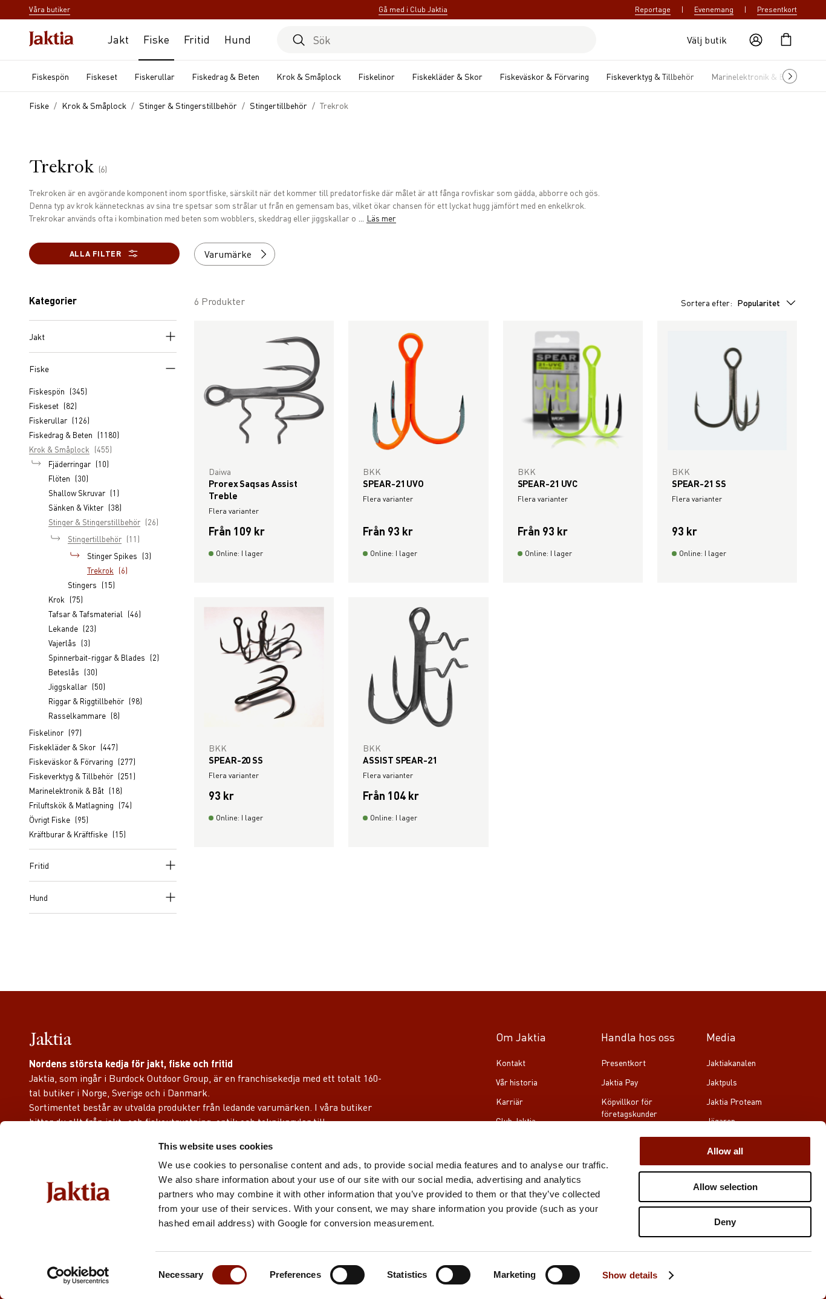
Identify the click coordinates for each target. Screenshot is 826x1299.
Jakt (118, 39)
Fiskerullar (154, 76)
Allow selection (725, 1187)
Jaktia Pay (619, 1081)
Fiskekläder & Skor (447, 76)
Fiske (156, 39)
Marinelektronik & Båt (751, 76)
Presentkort (777, 9)
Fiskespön (50, 76)
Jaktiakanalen (731, 1062)
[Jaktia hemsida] (51, 39)
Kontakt (510, 1062)
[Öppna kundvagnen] (786, 40)
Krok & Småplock (308, 76)
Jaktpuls (721, 1081)
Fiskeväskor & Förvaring (544, 76)
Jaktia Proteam (734, 1101)
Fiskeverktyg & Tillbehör (650, 76)
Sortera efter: (730, 302)
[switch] (347, 1274)
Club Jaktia (516, 1120)
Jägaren (720, 1120)
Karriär (509, 1101)
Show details (629, 1275)
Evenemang (713, 9)
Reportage (653, 9)
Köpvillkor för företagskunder (629, 1107)
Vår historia (517, 1081)
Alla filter (96, 253)
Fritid (197, 39)
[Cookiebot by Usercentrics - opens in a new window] (78, 1275)
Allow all (725, 1151)
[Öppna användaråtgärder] (756, 39)
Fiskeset (101, 76)
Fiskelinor (376, 76)
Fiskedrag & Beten (225, 76)
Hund (237, 39)
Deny (725, 1222)
